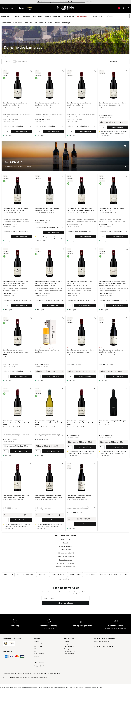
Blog (34, 651)
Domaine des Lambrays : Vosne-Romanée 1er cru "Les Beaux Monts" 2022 (16, 352)
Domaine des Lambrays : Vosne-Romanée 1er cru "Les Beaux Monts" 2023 (16, 423)
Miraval (65, 543)
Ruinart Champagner (65, 560)
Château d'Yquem (65, 549)
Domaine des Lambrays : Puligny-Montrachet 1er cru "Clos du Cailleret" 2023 (48, 423)
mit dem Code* (61, 2)
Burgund (5, 107)
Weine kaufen (6, 23)
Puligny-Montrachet (47, 426)
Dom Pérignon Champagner (65, 563)
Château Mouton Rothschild (65, 556)
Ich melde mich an (65, 603)
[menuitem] (5, 16)
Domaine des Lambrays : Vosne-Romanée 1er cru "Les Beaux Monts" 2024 (80, 423)
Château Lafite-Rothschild (65, 553)
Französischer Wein (30, 23)
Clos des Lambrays (14, 107)
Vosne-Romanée (13, 356)
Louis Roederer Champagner (65, 566)
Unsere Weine (17, 23)
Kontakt (66, 641)
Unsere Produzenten (9, 673)
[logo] (65, 8)
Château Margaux (65, 539)
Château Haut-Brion (65, 546)
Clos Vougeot (108, 424)
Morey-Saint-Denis (110, 107)
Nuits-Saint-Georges (78, 212)
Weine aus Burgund (45, 23)
